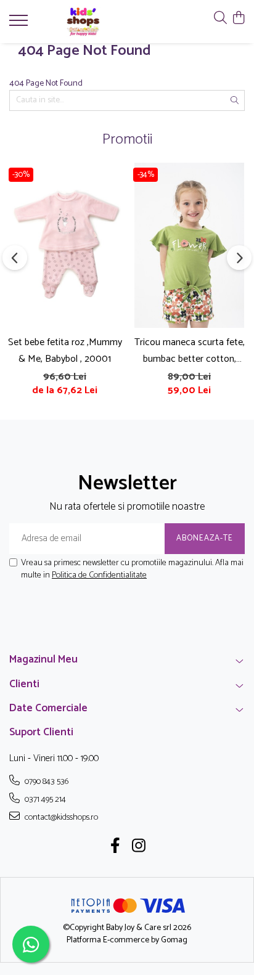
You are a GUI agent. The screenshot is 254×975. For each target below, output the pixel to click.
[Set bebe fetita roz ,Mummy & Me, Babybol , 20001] (65, 245)
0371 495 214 (44, 799)
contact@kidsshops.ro (60, 817)
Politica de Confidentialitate (99, 575)
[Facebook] (115, 847)
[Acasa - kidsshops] (83, 21)
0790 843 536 (45, 781)
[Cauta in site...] (220, 19)
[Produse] (20, 24)
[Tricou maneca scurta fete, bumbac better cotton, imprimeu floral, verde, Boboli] (189, 245)
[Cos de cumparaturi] (238, 19)
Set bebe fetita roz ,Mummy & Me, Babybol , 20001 (65, 350)
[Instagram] (139, 847)
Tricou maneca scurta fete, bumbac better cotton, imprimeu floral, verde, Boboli (189, 350)
